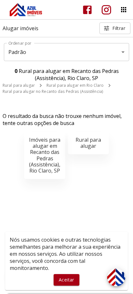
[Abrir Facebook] (87, 9)
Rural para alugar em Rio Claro (75, 85)
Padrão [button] (17, 52)
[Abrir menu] (123, 9)
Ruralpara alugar (88, 142)
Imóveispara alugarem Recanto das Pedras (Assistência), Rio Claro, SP (44, 155)
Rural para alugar (19, 85)
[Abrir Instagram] (106, 9)
